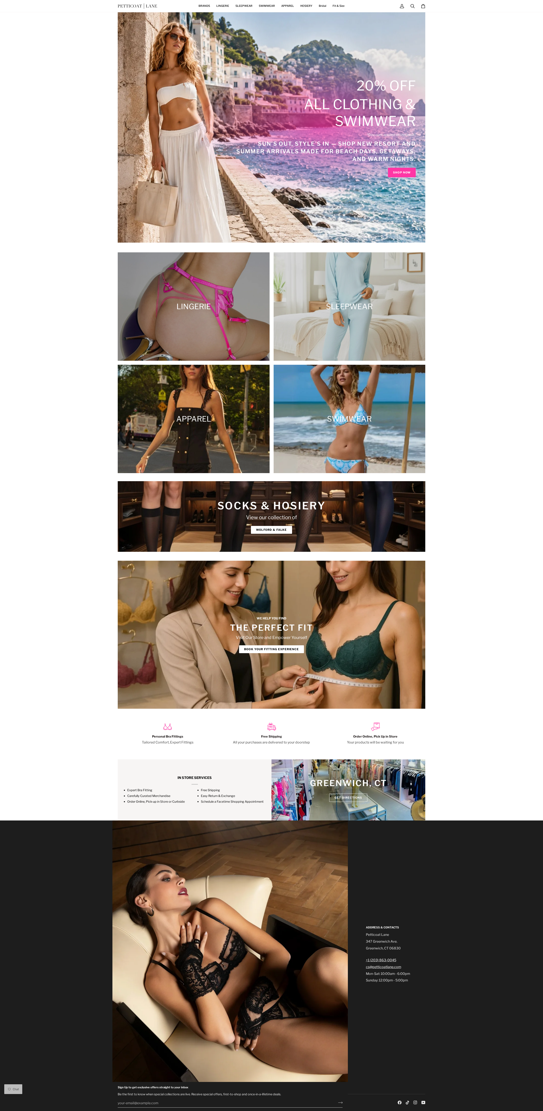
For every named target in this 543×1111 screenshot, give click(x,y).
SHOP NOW (402, 172)
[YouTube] (423, 1102)
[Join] (339, 1102)
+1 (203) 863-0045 (381, 960)
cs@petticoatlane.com (383, 967)
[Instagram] (415, 1102)
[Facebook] (400, 1102)
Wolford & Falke (271, 529)
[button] (204, 6)
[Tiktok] (407, 1102)
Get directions (348, 797)
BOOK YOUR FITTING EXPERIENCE (271, 649)
